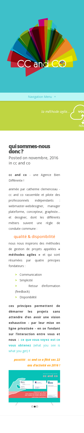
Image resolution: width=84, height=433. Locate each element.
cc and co (21, 163)
